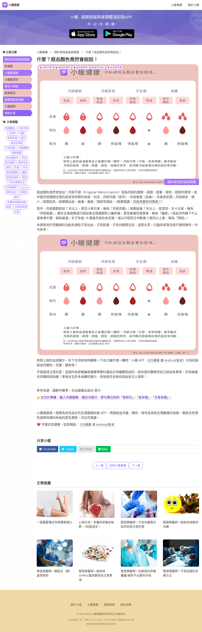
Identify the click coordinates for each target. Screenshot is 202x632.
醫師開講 (17, 153)
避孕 (23, 138)
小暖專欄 (42, 52)
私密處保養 (115, 67)
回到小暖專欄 (117, 465)
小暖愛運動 (11, 73)
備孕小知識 (11, 86)
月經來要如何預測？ (147, 201)
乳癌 (24, 157)
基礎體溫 (10, 128)
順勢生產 (10, 113)
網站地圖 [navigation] (125, 604)
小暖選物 (10, 106)
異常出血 (99, 67)
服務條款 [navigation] (109, 604)
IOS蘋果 (154, 360)
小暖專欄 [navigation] (176, 5)
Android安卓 (173, 360)
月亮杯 (12, 133)
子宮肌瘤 (10, 148)
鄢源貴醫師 (12, 172)
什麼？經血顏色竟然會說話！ (104, 52)
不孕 (25, 167)
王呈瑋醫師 (11, 187)
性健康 (9, 66)
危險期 (23, 192)
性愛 (16, 167)
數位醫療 (10, 162)
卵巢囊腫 (23, 148)
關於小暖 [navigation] (193, 5)
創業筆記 (10, 93)
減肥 (22, 133)
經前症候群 (63, 67)
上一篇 (99, 465)
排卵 (8, 167)
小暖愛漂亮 (11, 79)
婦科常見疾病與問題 (67, 52)
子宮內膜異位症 (16, 182)
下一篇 (136, 465)
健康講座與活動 (14, 99)
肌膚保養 (12, 138)
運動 (24, 172)
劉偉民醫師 (12, 177)
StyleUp (24, 187)
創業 (9, 207)
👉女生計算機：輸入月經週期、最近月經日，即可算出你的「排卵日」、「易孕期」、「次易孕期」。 (104, 397)
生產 (16, 212)
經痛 (24, 177)
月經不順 (47, 67)
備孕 (16, 197)
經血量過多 (82, 67)
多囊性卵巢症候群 (16, 202)
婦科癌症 (11, 192)
